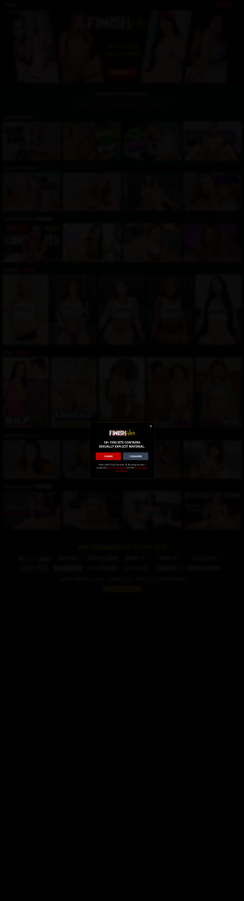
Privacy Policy (140, 467)
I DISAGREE (135, 456)
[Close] (150, 426)
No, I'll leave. (122, 470)
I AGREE (108, 456)
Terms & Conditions (116, 467)
